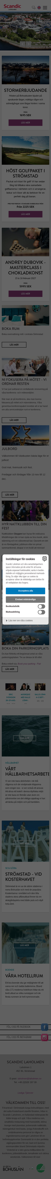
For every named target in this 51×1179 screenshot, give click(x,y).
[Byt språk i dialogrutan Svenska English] (44, 558)
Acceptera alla (25, 590)
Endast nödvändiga (25, 599)
